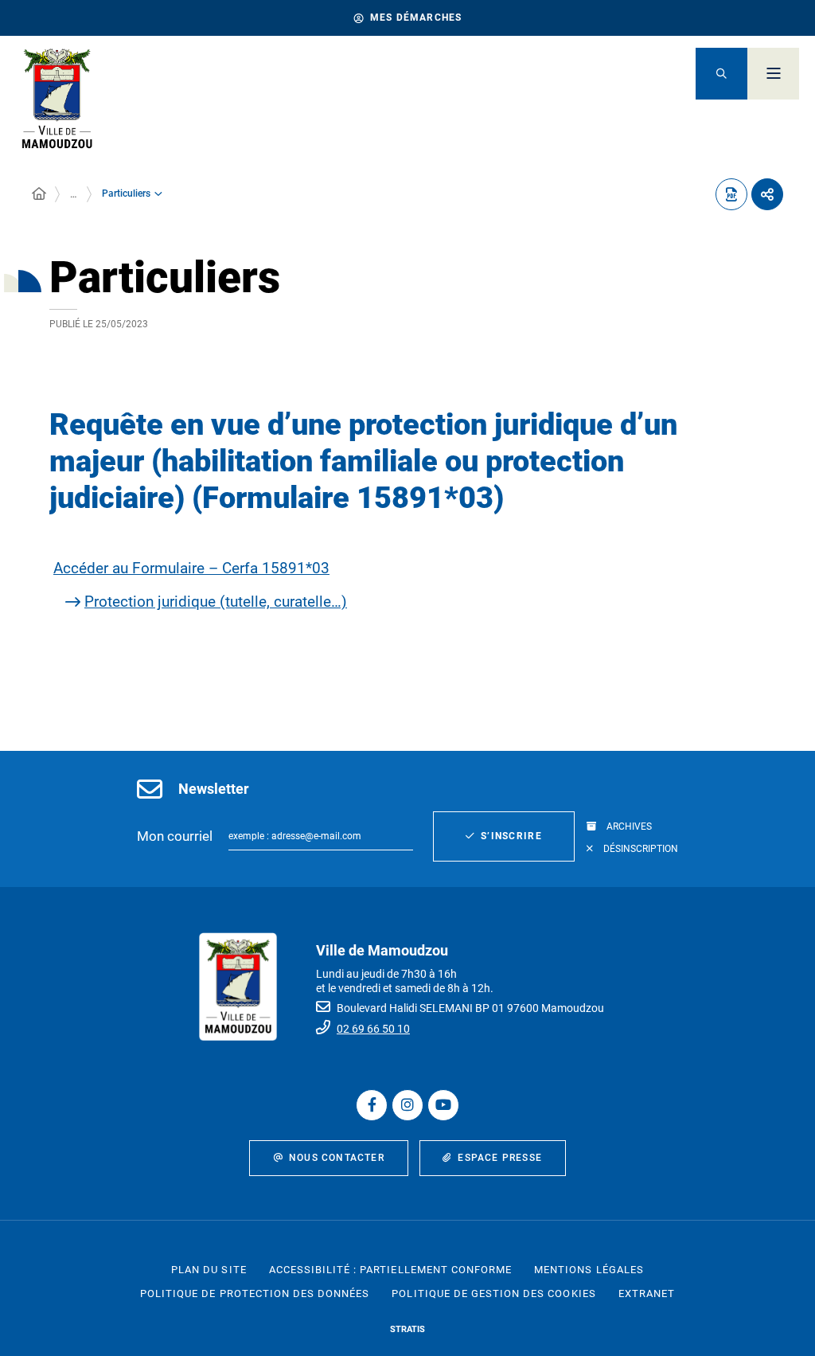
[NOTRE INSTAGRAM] (407, 1105)
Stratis (407, 1329)
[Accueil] (39, 194)
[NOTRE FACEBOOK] (372, 1105)
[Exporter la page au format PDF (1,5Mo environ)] (731, 194)
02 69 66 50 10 (373, 1028)
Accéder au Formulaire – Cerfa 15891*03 (191, 568)
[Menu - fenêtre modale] (773, 74)
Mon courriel (175, 836)
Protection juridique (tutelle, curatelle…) (215, 601)
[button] (721, 74)
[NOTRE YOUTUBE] (443, 1105)
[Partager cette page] (767, 194)
